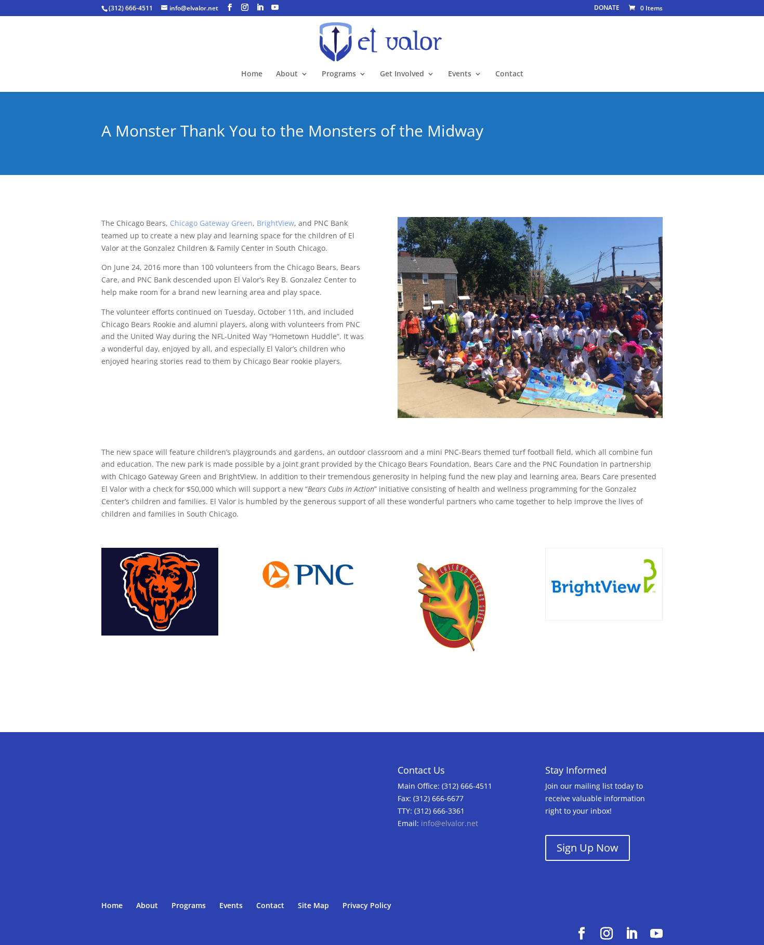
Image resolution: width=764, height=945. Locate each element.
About (287, 74)
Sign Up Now (587, 848)
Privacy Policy (367, 905)
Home (251, 74)
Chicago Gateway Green (211, 223)
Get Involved (402, 74)
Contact (509, 74)
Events (459, 74)
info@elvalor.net (449, 823)
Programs (339, 74)
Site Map (313, 905)
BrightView (275, 223)
